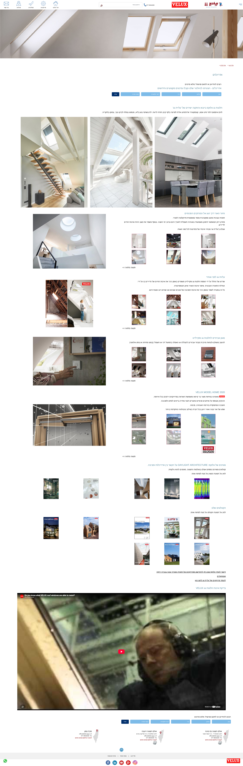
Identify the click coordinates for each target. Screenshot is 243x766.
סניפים (19, 7)
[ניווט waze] (220, 744)
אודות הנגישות (112, 756)
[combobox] (120, 4)
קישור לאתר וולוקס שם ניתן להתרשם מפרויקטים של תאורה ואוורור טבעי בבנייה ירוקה (191, 572)
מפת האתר (123, 756)
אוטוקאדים (221, 576)
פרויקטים (43, 7)
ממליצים (31, 7)
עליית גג (231, 65)
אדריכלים (223, 65)
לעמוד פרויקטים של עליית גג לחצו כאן (210, 580)
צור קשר (6, 7)
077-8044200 (150, 5)
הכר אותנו (56, 7)
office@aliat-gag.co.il (215, 736)
